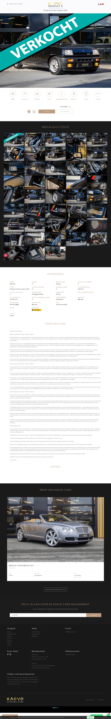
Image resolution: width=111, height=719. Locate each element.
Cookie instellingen (89, 699)
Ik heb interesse (64, 111)
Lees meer (62, 717)
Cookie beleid (101, 699)
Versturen (93, 615)
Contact (9, 645)
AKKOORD (90, 717)
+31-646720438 (70, 654)
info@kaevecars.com (71, 632)
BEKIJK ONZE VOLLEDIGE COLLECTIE (55, 589)
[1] (108, 715)
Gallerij (9, 643)
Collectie (9, 636)
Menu (93, 4)
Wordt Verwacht (11, 634)
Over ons (9, 640)
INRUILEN (46, 111)
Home (9, 632)
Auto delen (64, 106)
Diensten (9, 638)
